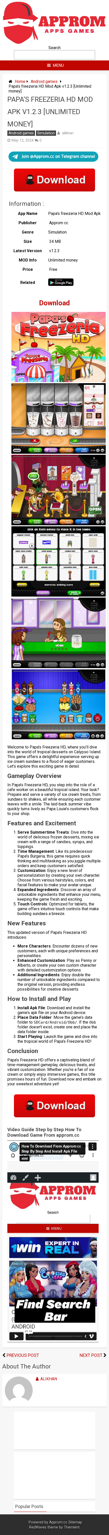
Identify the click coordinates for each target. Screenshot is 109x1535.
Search (54, 47)
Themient (72, 1527)
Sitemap (75, 1522)
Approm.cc (58, 1522)
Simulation (46, 133)
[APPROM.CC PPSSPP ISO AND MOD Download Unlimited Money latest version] (54, 43)
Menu (58, 65)
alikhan (68, 133)
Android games (44, 81)
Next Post (91, 1355)
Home (20, 81)
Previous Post (23, 1355)
